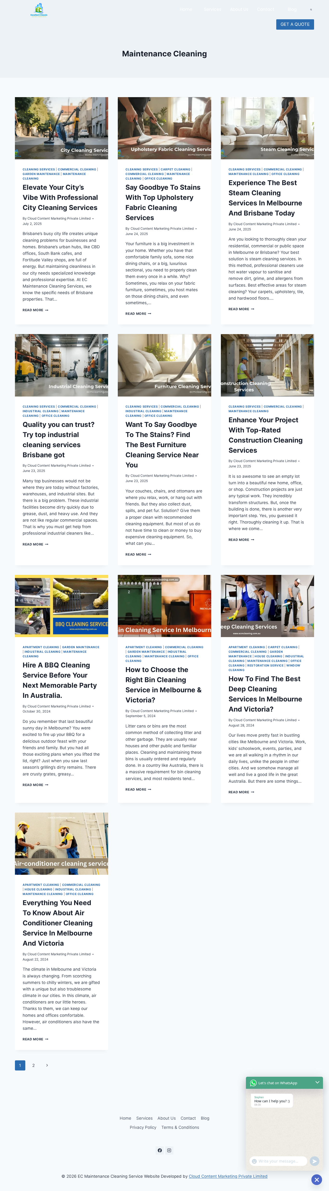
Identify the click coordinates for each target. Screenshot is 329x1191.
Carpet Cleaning (175, 169)
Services (212, 9)
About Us (239, 9)
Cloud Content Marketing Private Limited (59, 218)
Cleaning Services (39, 169)
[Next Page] (47, 1065)
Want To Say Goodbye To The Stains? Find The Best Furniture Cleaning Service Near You (162, 444)
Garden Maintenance (41, 174)
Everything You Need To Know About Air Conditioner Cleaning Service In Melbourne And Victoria (58, 923)
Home (186, 9)
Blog (292, 9)
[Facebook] (160, 1150)
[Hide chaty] (316, 1179)
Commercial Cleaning (77, 169)
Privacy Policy (143, 1127)
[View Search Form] (311, 10)
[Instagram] (169, 1150)
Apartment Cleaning (41, 647)
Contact (265, 9)
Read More (35, 310)
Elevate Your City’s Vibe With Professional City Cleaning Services (60, 197)
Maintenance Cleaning (249, 174)
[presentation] (61, 128)
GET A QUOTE (295, 24)
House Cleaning (268, 656)
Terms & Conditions (180, 1127)
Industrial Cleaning (41, 411)
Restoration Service (265, 665)
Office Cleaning (158, 178)
